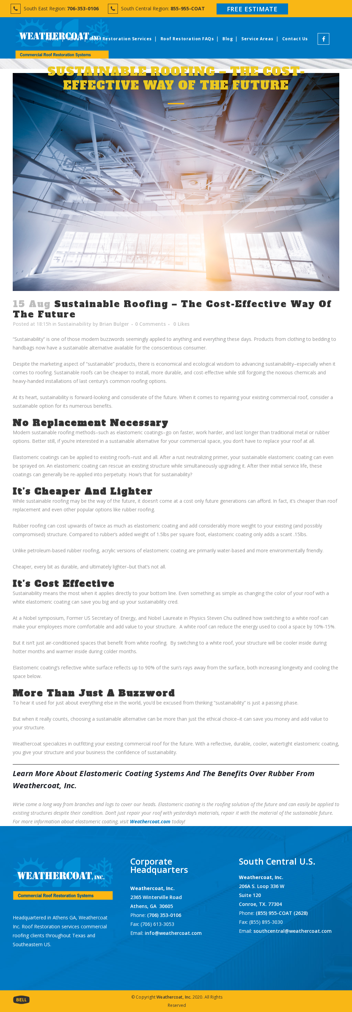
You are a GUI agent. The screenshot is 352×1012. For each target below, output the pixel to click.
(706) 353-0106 (163, 915)
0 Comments (150, 324)
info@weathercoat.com (173, 933)
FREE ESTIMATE (252, 9)
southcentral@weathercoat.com (292, 931)
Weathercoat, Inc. (173, 997)
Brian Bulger (114, 324)
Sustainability (74, 324)
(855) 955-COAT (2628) (282, 913)
